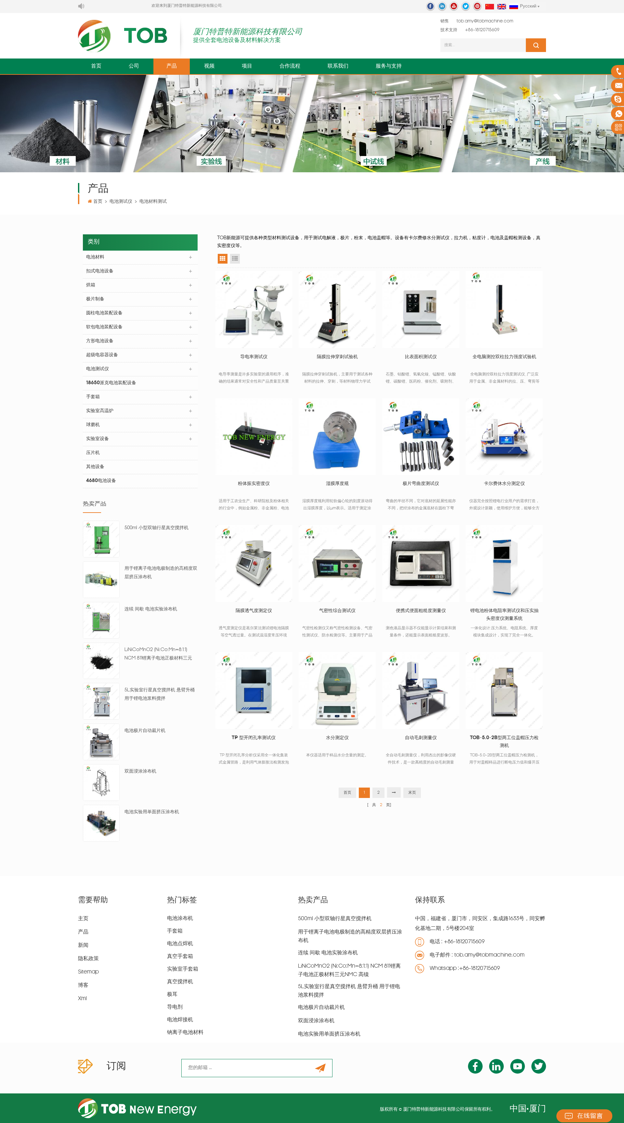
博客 (83, 985)
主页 (83, 918)
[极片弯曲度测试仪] (420, 436)
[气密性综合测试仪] (337, 563)
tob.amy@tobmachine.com (485, 21)
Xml (82, 998)
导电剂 (175, 1007)
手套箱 (93, 397)
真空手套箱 (180, 956)
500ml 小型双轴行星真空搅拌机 (156, 528)
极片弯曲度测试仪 (421, 483)
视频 (209, 66)
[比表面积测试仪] (420, 309)
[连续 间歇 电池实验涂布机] (101, 620)
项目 (247, 66)
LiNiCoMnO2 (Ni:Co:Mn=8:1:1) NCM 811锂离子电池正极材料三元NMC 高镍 (158, 655)
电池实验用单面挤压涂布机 (151, 812)
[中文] (489, 7)
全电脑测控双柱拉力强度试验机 (504, 357)
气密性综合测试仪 (337, 610)
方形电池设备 (99, 341)
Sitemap (88, 972)
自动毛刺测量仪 (421, 738)
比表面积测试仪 (421, 357)
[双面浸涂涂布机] (101, 782)
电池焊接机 (180, 1020)
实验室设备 (97, 439)
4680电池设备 (101, 480)
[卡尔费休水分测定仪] (504, 436)
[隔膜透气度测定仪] (253, 563)
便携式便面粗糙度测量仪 (421, 610)
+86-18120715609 (482, 30)
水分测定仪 (337, 738)
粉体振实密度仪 (254, 483)
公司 (134, 66)
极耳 (172, 994)
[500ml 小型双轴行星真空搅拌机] (101, 539)
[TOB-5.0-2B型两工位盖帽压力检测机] (504, 690)
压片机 (93, 453)
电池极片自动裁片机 (144, 730)
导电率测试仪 (253, 357)
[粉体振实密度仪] (253, 436)
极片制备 (95, 299)
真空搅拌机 (180, 982)
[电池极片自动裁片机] (101, 742)
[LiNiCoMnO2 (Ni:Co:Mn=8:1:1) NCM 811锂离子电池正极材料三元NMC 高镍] (101, 661)
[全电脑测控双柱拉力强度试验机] (504, 309)
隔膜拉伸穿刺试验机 (337, 357)
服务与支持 (389, 66)
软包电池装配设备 (104, 327)
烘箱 (90, 285)
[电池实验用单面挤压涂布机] (101, 823)
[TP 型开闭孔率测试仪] (253, 690)
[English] (501, 7)
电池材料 (95, 257)
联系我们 (338, 66)
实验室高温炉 (99, 411)
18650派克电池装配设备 (111, 383)
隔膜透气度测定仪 (254, 610)
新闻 (83, 945)
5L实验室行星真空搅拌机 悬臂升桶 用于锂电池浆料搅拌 (159, 694)
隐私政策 (88, 958)
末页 (412, 793)
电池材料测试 (153, 201)
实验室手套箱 (182, 969)
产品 (171, 66)
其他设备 (95, 466)
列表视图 (235, 259)
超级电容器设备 (102, 355)
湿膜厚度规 (337, 483)
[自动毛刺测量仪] (420, 690)
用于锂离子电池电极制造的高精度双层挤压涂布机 (160, 573)
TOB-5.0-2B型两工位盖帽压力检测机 (504, 742)
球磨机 (93, 425)
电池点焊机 (180, 944)
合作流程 (290, 66)
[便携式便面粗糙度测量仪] (420, 563)
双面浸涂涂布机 (140, 771)
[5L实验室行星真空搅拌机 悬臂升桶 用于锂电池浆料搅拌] (101, 701)
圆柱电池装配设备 (104, 313)
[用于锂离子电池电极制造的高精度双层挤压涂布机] (101, 580)
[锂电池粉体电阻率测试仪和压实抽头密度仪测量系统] (504, 563)
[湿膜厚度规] (337, 436)
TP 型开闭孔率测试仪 (254, 738)
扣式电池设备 (99, 271)
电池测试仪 (121, 201)
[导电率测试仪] (253, 309)
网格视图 (223, 259)
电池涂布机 (180, 918)
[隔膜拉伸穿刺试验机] (337, 309)
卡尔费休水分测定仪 (504, 483)
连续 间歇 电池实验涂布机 (150, 609)
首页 (96, 66)
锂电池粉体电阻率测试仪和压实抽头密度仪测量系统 (504, 614)
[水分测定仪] (337, 690)
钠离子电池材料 (185, 1032)
